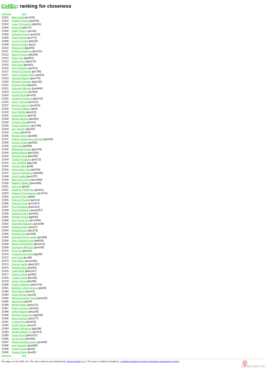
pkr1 (84, 361)
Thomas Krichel (73, 361)
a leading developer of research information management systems (149, 361)
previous (6, 14)
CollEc (9, 6)
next (24, 14)
